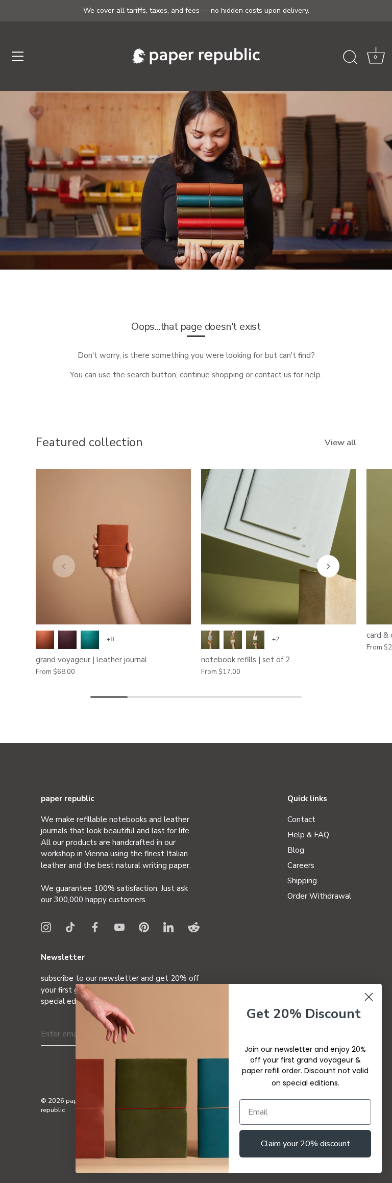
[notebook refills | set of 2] (278, 546)
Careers (300, 865)
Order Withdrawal (319, 896)
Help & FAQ (308, 835)
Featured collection (89, 442)
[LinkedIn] (168, 927)
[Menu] (18, 56)
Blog (295, 850)
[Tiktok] (70, 927)
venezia (67, 640)
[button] (375, 57)
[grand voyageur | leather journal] (113, 546)
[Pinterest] (144, 927)
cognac (45, 640)
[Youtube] (119, 927)
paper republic (62, 1105)
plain (210, 640)
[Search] (350, 57)
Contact (301, 819)
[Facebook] (95, 927)
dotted (255, 640)
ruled (233, 640)
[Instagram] (46, 927)
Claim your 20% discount (305, 1143)
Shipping (302, 881)
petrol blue (90, 640)
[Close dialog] (369, 997)
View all (340, 442)
